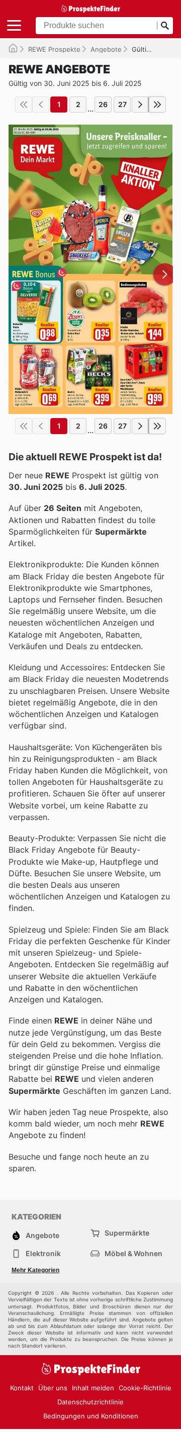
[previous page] (40, 104)
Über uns (52, 1388)
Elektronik (43, 1253)
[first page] (23, 104)
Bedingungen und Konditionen (90, 1416)
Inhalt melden (93, 1388)
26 (103, 104)
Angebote (106, 49)
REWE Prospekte (54, 49)
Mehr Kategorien (35, 1270)
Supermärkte (127, 1233)
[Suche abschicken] (165, 26)
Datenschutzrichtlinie (90, 1402)
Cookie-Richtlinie (145, 1388)
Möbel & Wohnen (133, 1253)
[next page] (140, 104)
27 (122, 104)
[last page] (157, 104)
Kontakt (22, 1388)
